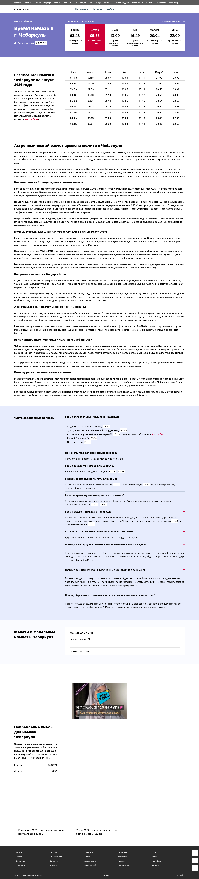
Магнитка (122, 856)
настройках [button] (31, 119)
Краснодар (173, 2)
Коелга (121, 861)
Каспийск (108, 2)
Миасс (87, 856)
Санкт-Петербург (43, 2)
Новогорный (56, 856)
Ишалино (20, 865)
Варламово (123, 865)
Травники (88, 852)
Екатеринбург (80, 2)
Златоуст (54, 865)
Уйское (19, 852)
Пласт (155, 852)
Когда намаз (21, 9)
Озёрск (19, 856)
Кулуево (54, 861)
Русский (179, 875)
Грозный (67, 2)
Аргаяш (155, 865)
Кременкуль (90, 861)
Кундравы (20, 861)
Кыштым (156, 856)
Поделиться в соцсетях (195, 860)
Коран (106, 875)
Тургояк (53, 852)
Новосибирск (137, 2)
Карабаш (156, 861)
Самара (98, 2)
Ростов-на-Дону (122, 2)
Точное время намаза (31, 875)
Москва (17, 2)
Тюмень (149, 2)
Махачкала (29, 2)
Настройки (195, 868)
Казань (57, 2)
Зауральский (90, 865)
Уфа (90, 2)
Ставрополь (161, 2)
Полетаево (123, 852)
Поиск (183, 9)
